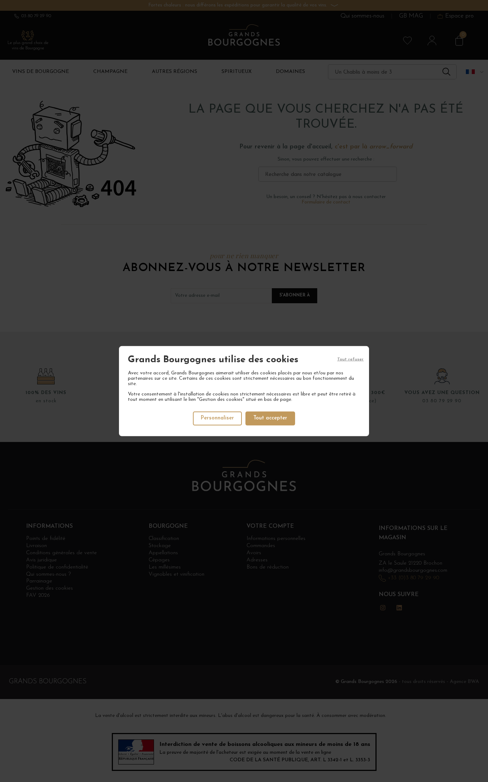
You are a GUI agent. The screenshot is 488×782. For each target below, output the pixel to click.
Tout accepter (270, 418)
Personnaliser (217, 418)
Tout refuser (350, 359)
